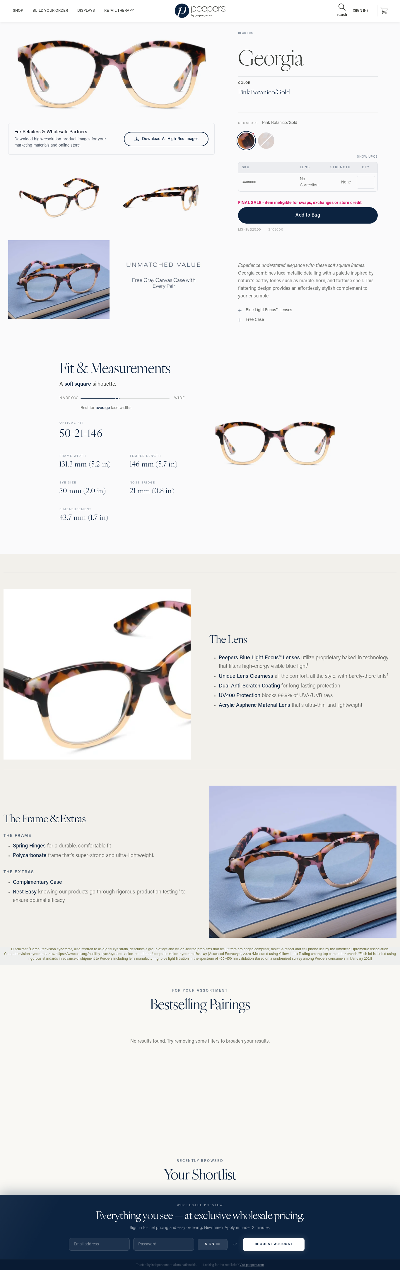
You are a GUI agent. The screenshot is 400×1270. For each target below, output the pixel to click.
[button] (111, 74)
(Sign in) (360, 11)
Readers (245, 33)
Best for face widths (106, 408)
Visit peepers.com (252, 1265)
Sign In (212, 1244)
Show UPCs (367, 157)
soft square (77, 384)
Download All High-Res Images (170, 139)
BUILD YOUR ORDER (50, 11)
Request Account (274, 1244)
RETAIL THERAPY (119, 11)
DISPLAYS (86, 11)
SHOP (18, 11)
